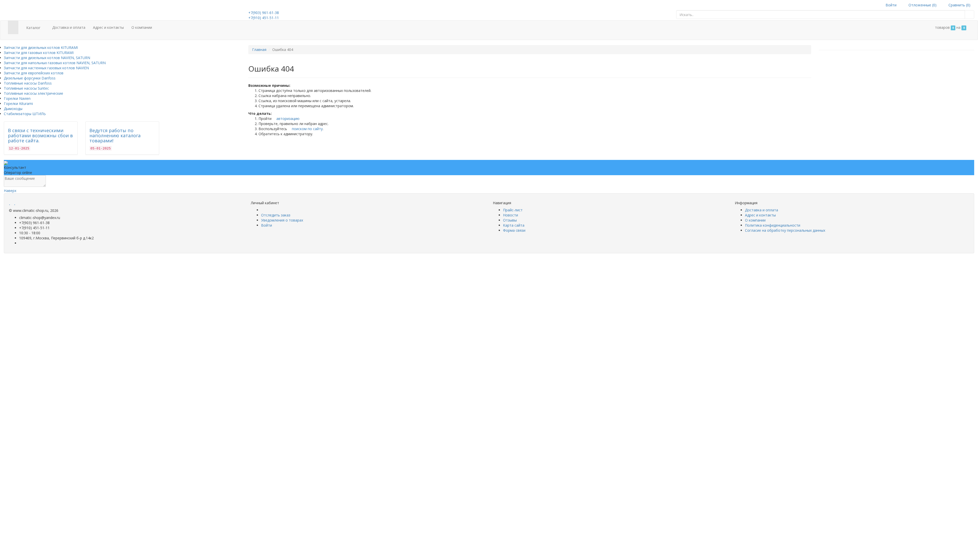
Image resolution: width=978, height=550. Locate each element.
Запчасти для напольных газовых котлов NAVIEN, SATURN (55, 62)
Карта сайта (513, 225)
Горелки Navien (17, 98)
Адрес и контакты (108, 27)
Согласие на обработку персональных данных (785, 230)
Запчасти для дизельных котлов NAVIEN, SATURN (47, 57)
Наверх (10, 190)
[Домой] (13, 27)
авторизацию (287, 118)
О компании (141, 27)
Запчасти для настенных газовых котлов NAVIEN (46, 67)
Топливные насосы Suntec (26, 88)
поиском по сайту (307, 128)
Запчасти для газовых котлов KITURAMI (39, 52)
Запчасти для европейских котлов (33, 73)
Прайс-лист (513, 210)
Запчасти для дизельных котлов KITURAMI (41, 47)
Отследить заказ (275, 215)
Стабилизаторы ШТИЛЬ (25, 113)
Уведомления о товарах (282, 220)
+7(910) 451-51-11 (263, 17)
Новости (510, 215)
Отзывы (510, 220)
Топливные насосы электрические (33, 93)
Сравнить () (958, 5)
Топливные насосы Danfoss (28, 83)
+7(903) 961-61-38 (263, 12)
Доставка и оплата (68, 27)
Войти (890, 5)
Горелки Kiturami (18, 103)
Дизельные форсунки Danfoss (30, 78)
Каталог (33, 27)
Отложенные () (921, 5)
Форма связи (514, 230)
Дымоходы (13, 108)
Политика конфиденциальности (772, 225)
